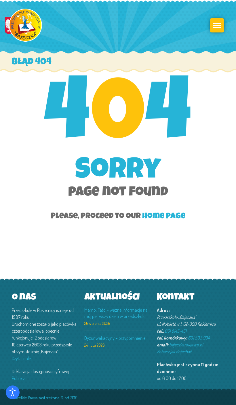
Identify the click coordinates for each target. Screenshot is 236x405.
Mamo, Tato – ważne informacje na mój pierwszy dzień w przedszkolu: (116, 313)
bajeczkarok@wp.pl (186, 345)
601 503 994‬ (199, 338)
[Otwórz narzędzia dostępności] (13, 392)
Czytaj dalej (22, 358)
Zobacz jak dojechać (174, 351)
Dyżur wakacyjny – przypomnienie (115, 338)
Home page (163, 217)
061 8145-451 (175, 331)
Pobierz (18, 378)
